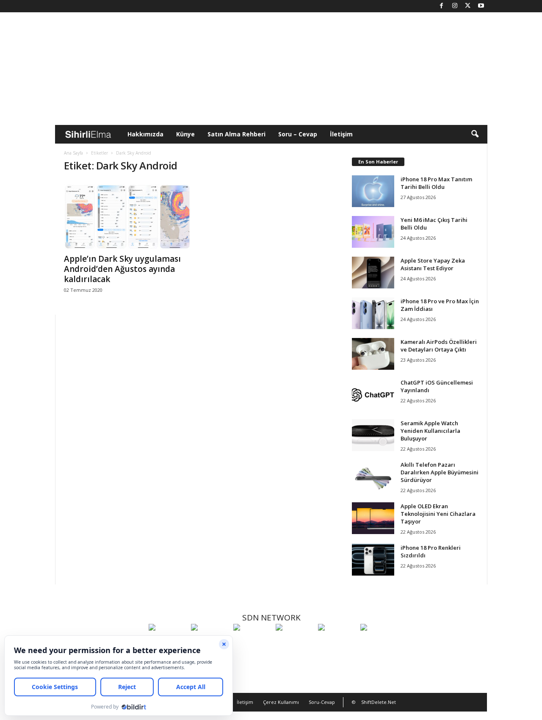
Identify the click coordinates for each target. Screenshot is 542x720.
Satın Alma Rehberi (236, 134)
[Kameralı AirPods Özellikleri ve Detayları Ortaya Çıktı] (373, 354)
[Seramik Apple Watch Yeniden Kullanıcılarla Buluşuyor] (373, 435)
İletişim (341, 134)
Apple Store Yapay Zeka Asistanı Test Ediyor (433, 264)
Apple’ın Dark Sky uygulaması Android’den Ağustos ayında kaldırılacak (122, 269)
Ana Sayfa (73, 153)
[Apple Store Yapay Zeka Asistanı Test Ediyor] (373, 272)
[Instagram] (455, 6)
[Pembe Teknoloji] (337, 643)
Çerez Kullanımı (281, 702)
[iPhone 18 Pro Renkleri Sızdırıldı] (373, 560)
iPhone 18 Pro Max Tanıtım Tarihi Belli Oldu (436, 183)
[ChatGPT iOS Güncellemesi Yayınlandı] (373, 394)
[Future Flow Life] (379, 643)
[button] (474, 134)
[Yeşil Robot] (252, 643)
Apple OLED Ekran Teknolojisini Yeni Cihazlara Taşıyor (438, 513)
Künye (185, 134)
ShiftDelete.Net (378, 702)
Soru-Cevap (322, 702)
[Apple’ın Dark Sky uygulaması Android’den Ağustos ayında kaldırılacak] (127, 215)
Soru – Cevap (297, 134)
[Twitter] (468, 6)
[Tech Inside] (295, 643)
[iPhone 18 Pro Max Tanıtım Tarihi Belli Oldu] (373, 191)
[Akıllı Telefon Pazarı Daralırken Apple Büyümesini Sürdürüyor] (373, 477)
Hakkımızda (145, 134)
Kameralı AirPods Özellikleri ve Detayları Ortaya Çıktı (439, 345)
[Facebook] (442, 6)
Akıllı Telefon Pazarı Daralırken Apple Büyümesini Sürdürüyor (439, 472)
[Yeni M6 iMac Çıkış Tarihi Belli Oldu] (373, 232)
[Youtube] (481, 6)
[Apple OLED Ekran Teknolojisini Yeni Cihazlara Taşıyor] (373, 518)
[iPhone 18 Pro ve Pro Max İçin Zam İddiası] (373, 313)
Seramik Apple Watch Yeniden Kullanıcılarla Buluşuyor (430, 430)
